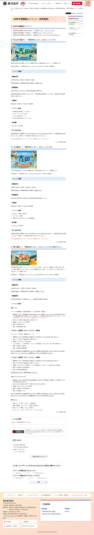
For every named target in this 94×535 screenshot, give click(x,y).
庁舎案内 (8, 521)
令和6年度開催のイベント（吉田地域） (74, 23)
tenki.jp (67, 511)
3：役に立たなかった (39, 473)
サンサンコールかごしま (10, 516)
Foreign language (33, 3)
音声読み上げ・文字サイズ (63, 3)
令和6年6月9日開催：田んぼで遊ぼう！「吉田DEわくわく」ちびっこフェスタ (33, 30)
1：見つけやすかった (19, 478)
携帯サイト (21, 495)
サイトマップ (11, 495)
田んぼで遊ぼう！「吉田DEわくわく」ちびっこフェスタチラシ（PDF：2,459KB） (33, 66)
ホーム (12, 8)
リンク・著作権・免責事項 (61, 495)
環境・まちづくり (19, 8)
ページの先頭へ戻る (61, 142)
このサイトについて (33, 495)
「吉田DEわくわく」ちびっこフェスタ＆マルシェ (74, 28)
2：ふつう (27, 473)
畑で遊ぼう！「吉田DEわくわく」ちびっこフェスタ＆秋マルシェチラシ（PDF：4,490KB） (35, 274)
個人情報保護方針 (46, 495)
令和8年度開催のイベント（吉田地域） (74, 34)
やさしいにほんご (47, 3)
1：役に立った (18, 473)
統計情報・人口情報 (11, 526)
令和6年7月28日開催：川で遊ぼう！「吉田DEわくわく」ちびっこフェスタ (32, 32)
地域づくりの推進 (29, 8)
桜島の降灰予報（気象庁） (50, 511)
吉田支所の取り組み (60, 8)
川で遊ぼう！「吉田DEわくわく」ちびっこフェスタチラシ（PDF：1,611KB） (32, 173)
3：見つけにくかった (42, 478)
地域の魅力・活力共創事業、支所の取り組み (44, 8)
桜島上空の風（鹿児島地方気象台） (52, 513)
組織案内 (26, 521)
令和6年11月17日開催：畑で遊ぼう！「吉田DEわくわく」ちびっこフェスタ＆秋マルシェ (36, 35)
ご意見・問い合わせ (29, 526)
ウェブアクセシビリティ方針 (79, 495)
